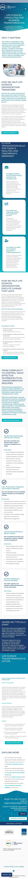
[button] (25, 9)
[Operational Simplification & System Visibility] (6, 527)
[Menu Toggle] (14, 856)
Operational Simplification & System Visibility (13, 532)
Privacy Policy (14, 877)
